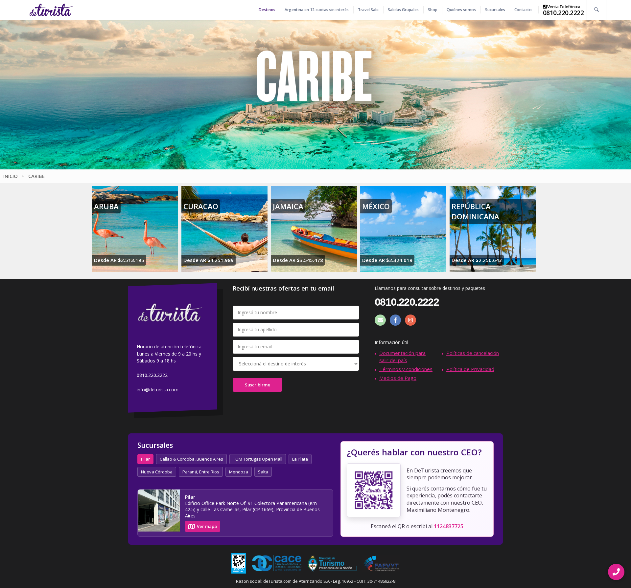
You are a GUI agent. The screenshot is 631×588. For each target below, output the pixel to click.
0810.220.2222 (563, 13)
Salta (263, 472)
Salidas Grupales (403, 10)
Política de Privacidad (470, 369)
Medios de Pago (397, 378)
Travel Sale (368, 10)
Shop (432, 10)
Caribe (36, 176)
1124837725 (448, 526)
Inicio (10, 176)
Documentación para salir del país (402, 356)
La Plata (300, 459)
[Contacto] (380, 320)
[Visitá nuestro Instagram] (410, 320)
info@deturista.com (157, 389)
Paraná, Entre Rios (200, 472)
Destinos (267, 10)
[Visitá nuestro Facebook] (395, 320)
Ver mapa (207, 526)
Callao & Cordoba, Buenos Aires (191, 459)
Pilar (145, 459)
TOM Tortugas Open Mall (257, 459)
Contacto (523, 10)
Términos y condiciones (405, 369)
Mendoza (238, 472)
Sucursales (495, 10)
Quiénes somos (461, 10)
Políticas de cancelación (472, 353)
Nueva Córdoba (157, 472)
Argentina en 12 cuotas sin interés (317, 10)
